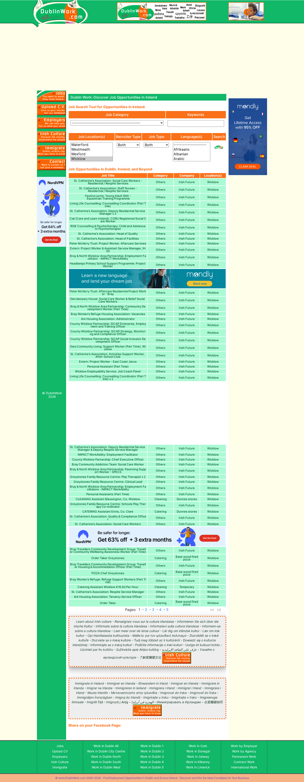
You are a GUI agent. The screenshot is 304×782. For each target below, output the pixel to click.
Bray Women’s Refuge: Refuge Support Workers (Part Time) (108, 581)
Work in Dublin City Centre (106, 751)
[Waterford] (92, 144)
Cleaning (160, 499)
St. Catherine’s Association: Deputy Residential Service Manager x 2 (108, 212)
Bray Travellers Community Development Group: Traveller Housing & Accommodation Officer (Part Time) (108, 565)
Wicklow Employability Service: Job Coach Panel (108, 371)
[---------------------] (191, 144)
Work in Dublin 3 (152, 756)
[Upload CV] (51, 109)
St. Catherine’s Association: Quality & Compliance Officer (108, 518)
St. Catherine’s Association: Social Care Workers (108, 524)
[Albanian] (191, 154)
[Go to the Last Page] (219, 609)
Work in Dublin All (105, 746)
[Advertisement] (51, 320)
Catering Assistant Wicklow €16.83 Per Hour (107, 587)
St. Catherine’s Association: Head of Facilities (108, 238)
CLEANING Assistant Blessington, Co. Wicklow (108, 499)
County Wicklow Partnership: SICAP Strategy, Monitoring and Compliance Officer (107, 332)
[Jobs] (51, 96)
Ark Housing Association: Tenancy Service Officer (108, 596)
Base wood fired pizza (187, 558)
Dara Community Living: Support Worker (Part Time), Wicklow (108, 348)
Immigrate (60, 767)
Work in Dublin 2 (152, 751)
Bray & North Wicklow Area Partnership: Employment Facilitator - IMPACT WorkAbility (108, 257)
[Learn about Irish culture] (176, 657)
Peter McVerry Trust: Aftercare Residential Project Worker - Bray (108, 292)
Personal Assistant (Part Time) (108, 366)
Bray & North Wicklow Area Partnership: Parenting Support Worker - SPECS (108, 470)
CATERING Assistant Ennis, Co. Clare (107, 511)
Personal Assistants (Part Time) (107, 494)
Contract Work (244, 762)
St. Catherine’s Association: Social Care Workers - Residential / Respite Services (108, 182)
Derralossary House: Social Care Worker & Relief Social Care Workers (107, 300)
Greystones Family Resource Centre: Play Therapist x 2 (108, 477)
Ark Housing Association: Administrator (108, 319)
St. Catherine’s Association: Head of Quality (108, 233)
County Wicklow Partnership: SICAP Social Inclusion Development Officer (108, 340)
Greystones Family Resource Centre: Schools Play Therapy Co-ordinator (108, 505)
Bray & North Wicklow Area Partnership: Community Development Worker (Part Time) (108, 308)
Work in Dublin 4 (152, 762)
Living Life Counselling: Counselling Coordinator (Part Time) (108, 205)
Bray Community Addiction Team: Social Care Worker (108, 464)
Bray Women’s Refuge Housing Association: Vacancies (108, 314)
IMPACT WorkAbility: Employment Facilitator (108, 454)
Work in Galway (198, 756)
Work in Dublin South (106, 762)
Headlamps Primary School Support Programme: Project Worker (108, 265)
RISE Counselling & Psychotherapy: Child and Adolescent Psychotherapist (108, 227)
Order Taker (108, 603)
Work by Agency (244, 751)
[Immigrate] (51, 137)
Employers (59, 756)
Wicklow (213, 182)
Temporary (186, 587)
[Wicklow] (92, 158)
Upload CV (60, 751)
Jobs (59, 746)
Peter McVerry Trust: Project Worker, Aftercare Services (108, 243)
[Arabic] (191, 158)
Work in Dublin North (106, 756)
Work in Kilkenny (198, 762)
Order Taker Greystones (107, 558)
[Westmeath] (92, 149)
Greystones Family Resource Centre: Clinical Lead (108, 481)
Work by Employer (244, 746)
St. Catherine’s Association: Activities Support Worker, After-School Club (107, 355)
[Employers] (51, 123)
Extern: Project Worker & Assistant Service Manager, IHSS (108, 250)
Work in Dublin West (106, 767)
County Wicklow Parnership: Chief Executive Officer (108, 459)
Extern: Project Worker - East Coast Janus (108, 361)
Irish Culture (60, 762)
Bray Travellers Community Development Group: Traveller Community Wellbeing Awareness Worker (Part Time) (108, 550)
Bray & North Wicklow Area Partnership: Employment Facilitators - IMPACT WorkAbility (108, 488)
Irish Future (187, 182)
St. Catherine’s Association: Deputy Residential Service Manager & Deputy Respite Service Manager (108, 448)
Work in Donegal (198, 751)
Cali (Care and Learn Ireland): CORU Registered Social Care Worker (108, 220)
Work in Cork (198, 746)
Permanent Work (244, 756)
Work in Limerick (198, 767)
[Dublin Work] (63, 12)
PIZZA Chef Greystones (107, 573)
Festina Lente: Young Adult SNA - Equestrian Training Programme (108, 197)
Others (160, 182)
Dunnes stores (187, 499)
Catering (160, 511)
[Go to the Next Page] (212, 609)
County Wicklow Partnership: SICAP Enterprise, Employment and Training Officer (108, 325)
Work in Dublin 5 (152, 767)
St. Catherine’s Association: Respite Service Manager (107, 592)
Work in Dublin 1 (152, 746)
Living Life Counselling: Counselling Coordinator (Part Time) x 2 (108, 377)
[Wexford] (92, 154)
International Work (244, 767)
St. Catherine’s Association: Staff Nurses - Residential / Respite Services (108, 189)
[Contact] (51, 164)
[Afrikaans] (191, 149)
